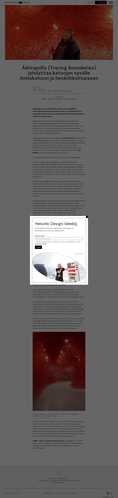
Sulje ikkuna (78, 254)
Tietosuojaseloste (41, 243)
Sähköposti (39, 236)
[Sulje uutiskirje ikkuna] (87, 217)
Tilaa (38, 247)
